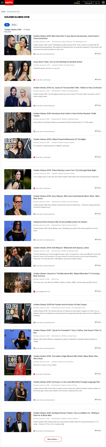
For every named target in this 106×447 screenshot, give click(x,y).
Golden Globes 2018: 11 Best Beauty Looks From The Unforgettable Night (64, 170)
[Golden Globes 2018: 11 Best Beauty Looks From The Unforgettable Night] (17, 179)
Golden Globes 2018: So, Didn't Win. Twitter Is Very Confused (67, 88)
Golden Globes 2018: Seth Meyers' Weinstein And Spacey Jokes (61, 248)
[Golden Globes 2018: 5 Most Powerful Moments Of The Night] (17, 148)
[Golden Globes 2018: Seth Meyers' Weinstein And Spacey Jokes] (17, 257)
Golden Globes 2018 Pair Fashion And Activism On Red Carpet (60, 305)
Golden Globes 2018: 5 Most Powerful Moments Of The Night (59, 139)
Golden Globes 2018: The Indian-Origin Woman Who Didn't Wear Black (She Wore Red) (65, 357)
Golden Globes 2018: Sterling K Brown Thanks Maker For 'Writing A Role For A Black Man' (66, 414)
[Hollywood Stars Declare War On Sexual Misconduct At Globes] (17, 231)
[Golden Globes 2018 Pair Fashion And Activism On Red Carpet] (17, 313)
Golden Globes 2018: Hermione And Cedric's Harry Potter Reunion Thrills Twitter (64, 114)
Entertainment (56, 41)
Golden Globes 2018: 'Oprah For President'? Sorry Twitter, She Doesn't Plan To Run (67, 331)
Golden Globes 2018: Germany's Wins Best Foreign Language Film (66, 382)
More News (52, 439)
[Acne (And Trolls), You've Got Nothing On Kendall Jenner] (17, 71)
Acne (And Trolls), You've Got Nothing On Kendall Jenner (57, 62)
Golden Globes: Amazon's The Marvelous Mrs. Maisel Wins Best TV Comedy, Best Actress (66, 275)
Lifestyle (54, 65)
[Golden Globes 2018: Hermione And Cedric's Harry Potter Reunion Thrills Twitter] (17, 122)
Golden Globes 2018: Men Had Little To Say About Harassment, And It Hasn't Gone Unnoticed (66, 37)
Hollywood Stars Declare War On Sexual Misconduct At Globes (60, 222)
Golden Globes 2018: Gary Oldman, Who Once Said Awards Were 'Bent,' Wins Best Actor (66, 197)
